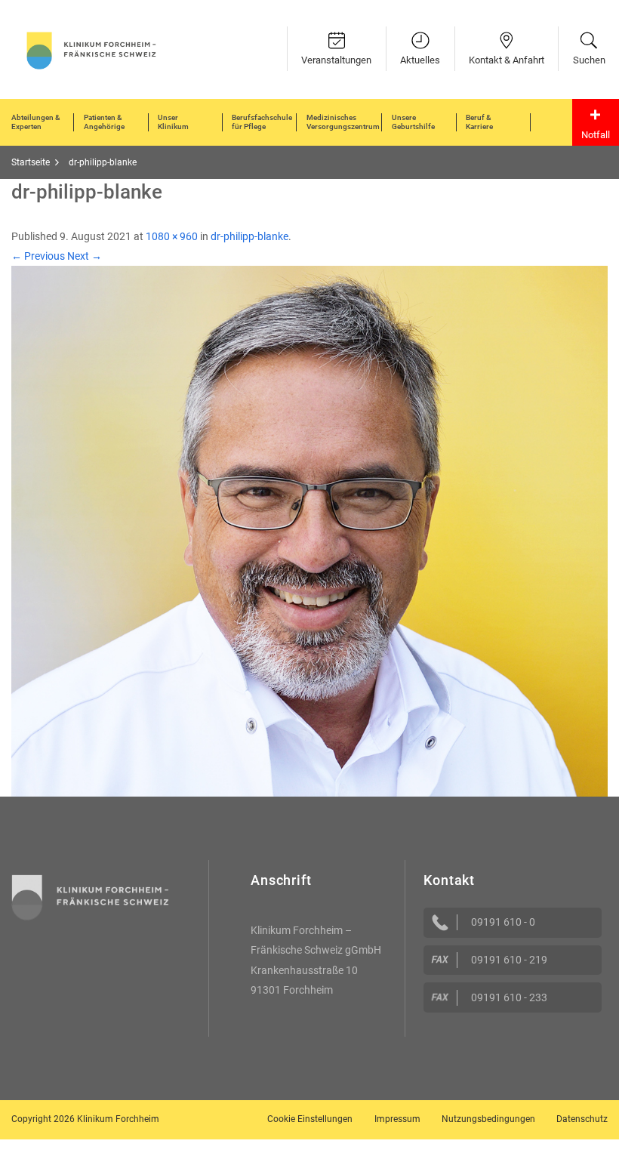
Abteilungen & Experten (35, 122)
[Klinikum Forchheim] (91, 49)
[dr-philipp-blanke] (309, 530)
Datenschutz (582, 1119)
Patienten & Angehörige (104, 122)
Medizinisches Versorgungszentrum (343, 122)
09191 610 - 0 (503, 922)
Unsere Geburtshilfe (413, 122)
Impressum (397, 1119)
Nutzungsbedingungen (488, 1119)
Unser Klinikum (173, 122)
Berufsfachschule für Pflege (262, 122)
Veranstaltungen (336, 60)
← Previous (38, 256)
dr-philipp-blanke (249, 236)
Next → (84, 256)
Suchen (589, 60)
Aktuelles (420, 60)
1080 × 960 (172, 236)
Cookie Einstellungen (310, 1119)
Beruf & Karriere (479, 122)
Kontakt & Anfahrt (506, 60)
